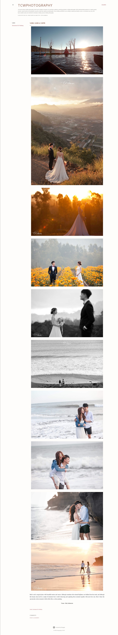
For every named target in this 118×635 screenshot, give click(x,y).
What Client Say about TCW (34, 15)
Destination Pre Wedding (17, 25)
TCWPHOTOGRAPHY (35, 5)
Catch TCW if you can (22, 15)
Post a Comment (34, 617)
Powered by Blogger (60, 627)
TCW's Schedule (44, 15)
